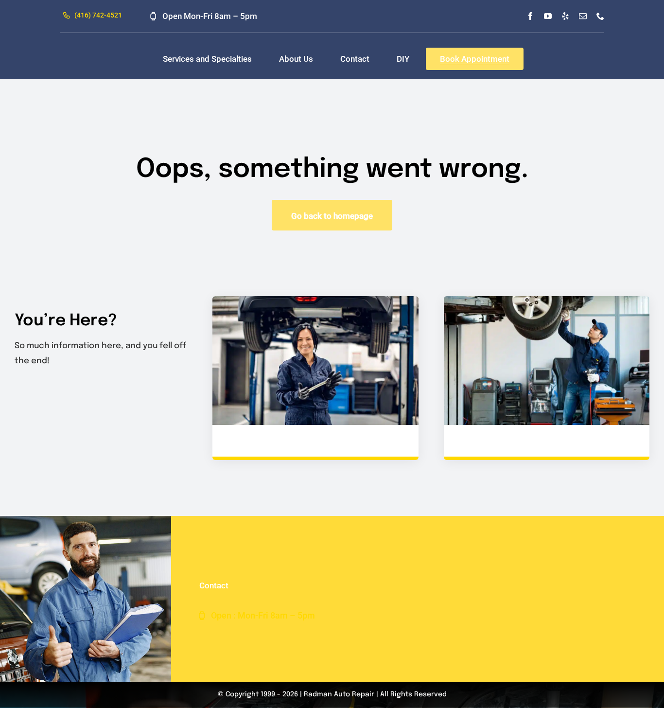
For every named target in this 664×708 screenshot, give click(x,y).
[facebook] (530, 16)
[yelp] (565, 16)
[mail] (583, 16)
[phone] (600, 16)
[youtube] (548, 16)
